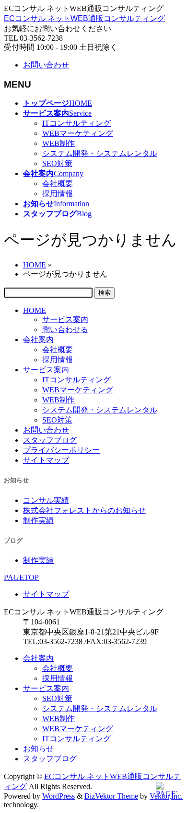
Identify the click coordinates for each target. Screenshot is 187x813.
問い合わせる (65, 329)
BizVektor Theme (111, 796)
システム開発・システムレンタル (99, 153)
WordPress (58, 796)
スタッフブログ (50, 440)
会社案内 (38, 339)
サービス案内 (65, 319)
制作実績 (38, 520)
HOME (34, 310)
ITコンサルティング (76, 123)
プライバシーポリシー (61, 450)
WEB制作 (58, 143)
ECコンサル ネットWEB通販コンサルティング (84, 18)
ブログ (13, 540)
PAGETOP (21, 577)
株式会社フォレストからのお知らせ (84, 510)
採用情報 (57, 193)
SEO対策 (57, 163)
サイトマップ (46, 460)
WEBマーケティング (77, 133)
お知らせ (16, 480)
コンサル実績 (46, 500)
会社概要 (57, 183)
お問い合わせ (46, 65)
